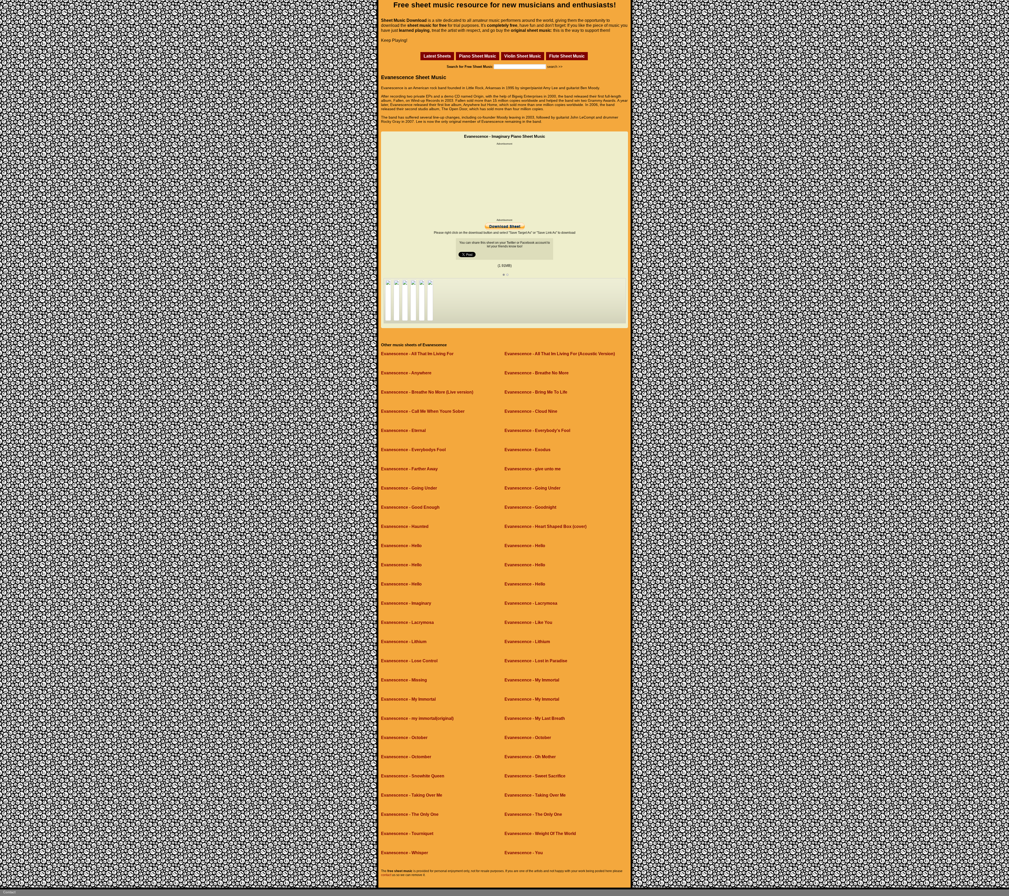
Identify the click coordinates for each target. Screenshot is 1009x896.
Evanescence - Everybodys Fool (413, 449)
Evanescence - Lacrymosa (530, 603)
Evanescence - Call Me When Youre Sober (423, 411)
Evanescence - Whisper (404, 853)
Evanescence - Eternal (403, 430)
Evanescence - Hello (401, 545)
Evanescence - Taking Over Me (411, 795)
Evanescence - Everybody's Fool (537, 430)
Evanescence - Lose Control (409, 661)
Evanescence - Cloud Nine (530, 411)
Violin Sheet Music (522, 56)
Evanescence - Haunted (405, 526)
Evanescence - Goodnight (530, 507)
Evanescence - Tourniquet (407, 833)
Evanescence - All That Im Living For (417, 354)
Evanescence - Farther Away (409, 469)
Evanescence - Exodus (527, 449)
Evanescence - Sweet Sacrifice (534, 776)
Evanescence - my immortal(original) (417, 718)
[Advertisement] (504, 182)
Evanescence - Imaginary (406, 603)
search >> (555, 67)
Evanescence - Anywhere (406, 373)
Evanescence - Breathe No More (536, 373)
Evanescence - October (404, 737)
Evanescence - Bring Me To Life (535, 392)
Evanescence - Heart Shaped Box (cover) (545, 526)
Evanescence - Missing (404, 680)
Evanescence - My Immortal (531, 680)
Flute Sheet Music (567, 56)
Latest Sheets (437, 56)
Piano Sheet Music (477, 56)
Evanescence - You (523, 853)
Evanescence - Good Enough (410, 507)
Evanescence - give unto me (532, 469)
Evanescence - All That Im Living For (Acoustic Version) (559, 354)
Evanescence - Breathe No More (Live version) (427, 392)
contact (386, 875)
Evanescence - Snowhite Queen (412, 776)
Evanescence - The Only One (410, 814)
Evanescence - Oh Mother (530, 757)
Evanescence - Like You (528, 622)
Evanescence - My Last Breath (534, 718)
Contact (9, 892)
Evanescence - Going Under (409, 488)
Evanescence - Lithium (403, 641)
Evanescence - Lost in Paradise (535, 661)
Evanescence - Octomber (406, 757)
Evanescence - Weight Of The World (540, 833)
